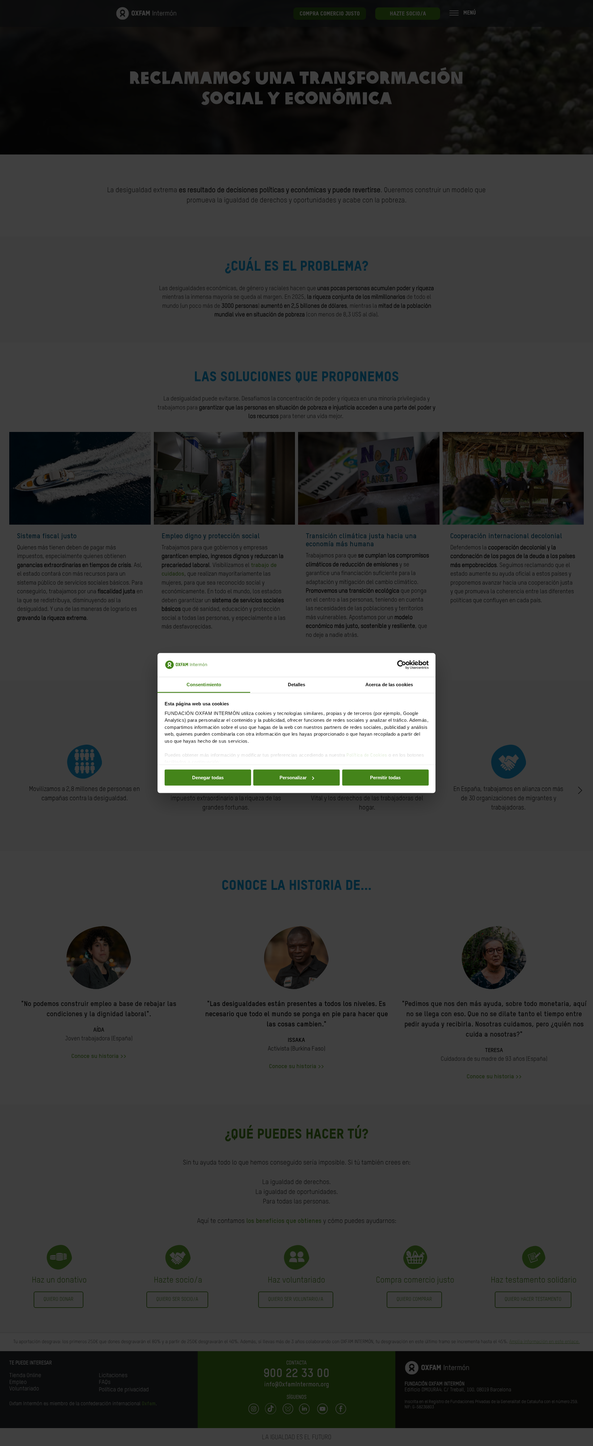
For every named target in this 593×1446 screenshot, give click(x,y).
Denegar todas (208, 777)
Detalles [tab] (296, 684)
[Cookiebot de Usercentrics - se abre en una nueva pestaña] (402, 665)
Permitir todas (385, 777)
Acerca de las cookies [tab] (389, 684)
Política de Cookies (367, 755)
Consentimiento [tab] (204, 684)
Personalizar (293, 777)
